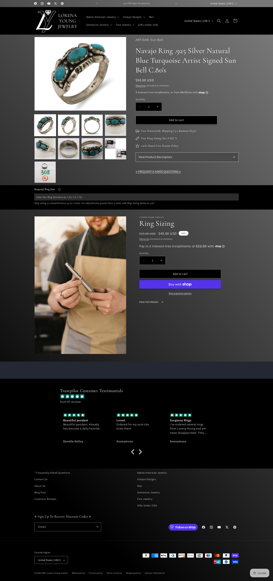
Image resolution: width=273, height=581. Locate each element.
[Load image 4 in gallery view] (115, 125)
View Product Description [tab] (155, 157)
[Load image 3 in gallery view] (92, 125)
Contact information (155, 573)
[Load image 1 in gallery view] (45, 125)
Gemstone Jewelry (148, 492)
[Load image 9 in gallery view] (45, 172)
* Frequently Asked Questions (52, 472)
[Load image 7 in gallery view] (92, 148)
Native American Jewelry (152, 472)
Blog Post (40, 492)
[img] (138, 396)
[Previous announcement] (97, 3)
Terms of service (114, 573)
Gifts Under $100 (147, 505)
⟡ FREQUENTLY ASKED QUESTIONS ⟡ (158, 171)
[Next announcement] (176, 3)
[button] (102, 17)
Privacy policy (96, 573)
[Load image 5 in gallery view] (45, 148)
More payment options (180, 293)
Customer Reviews (45, 498)
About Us (40, 485)
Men (139, 485)
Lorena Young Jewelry (57, 573)
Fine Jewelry (144, 498)
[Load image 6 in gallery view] (68, 148)
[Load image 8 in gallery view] (115, 148)
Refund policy (78, 573)
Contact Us (41, 479)
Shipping (140, 85)
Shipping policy (133, 573)
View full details (149, 302)
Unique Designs (146, 479)
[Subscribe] (97, 526)
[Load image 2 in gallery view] (68, 125)
